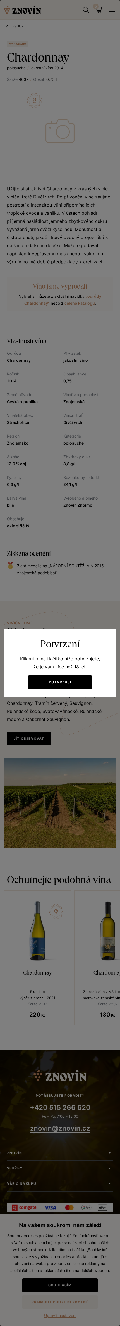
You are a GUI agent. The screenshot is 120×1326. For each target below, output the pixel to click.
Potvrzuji (60, 682)
